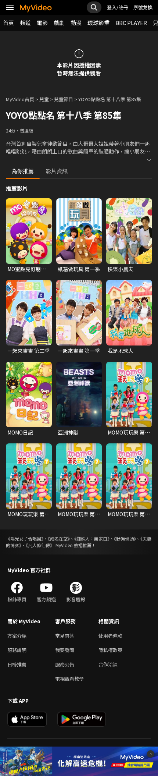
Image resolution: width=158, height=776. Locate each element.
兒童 (44, 99)
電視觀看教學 (69, 678)
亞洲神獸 (68, 432)
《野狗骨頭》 (125, 538)
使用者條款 (110, 635)
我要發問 (64, 649)
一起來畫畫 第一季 (79, 350)
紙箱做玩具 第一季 (79, 269)
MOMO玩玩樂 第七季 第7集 (129, 514)
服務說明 (16, 649)
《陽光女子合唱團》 (24, 538)
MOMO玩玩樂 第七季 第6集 (79, 514)
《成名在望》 (59, 538)
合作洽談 (108, 664)
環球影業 (98, 22)
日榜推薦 (16, 664)
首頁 (8, 22)
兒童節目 (63, 99)
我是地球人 (120, 350)
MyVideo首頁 (20, 99)
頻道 (25, 22)
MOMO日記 (20, 432)
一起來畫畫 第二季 (28, 350)
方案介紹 (16, 635)
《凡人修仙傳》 (40, 545)
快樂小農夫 (120, 269)
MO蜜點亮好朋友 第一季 (26, 269)
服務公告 (64, 664)
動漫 (76, 22)
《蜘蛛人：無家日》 (91, 538)
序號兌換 (142, 7)
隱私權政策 (110, 649)
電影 (42, 22)
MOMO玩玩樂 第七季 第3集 (129, 432)
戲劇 (59, 22)
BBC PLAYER (131, 22)
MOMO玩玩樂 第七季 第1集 (28, 514)
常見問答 (64, 635)
